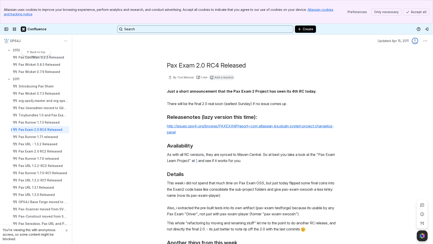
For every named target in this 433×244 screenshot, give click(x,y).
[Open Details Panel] (422, 214)
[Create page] (422, 223)
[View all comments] (422, 205)
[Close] (66, 230)
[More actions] (65, 41)
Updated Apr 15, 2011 (393, 41)
